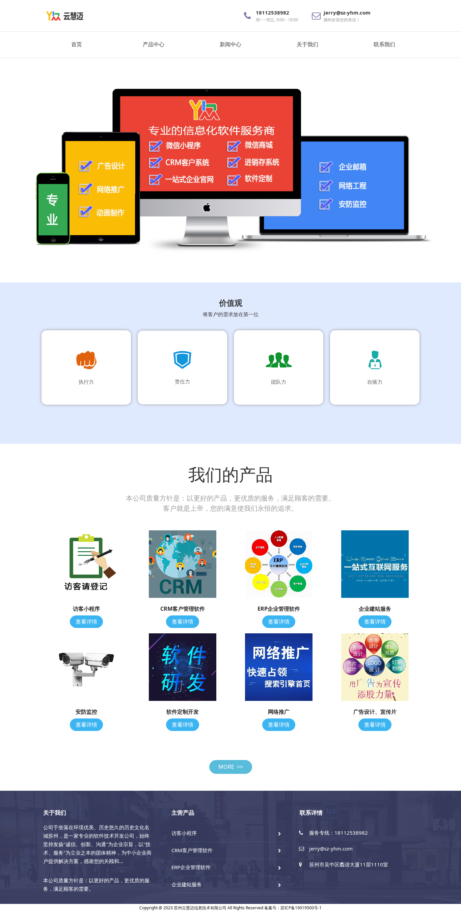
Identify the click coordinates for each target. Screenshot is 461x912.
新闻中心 (230, 44)
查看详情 (86, 621)
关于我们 (307, 44)
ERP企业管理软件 (191, 867)
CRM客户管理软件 (192, 850)
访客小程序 (184, 833)
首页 (76, 44)
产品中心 (153, 44)
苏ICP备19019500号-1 (301, 908)
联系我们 (384, 44)
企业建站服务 (186, 884)
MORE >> (230, 766)
